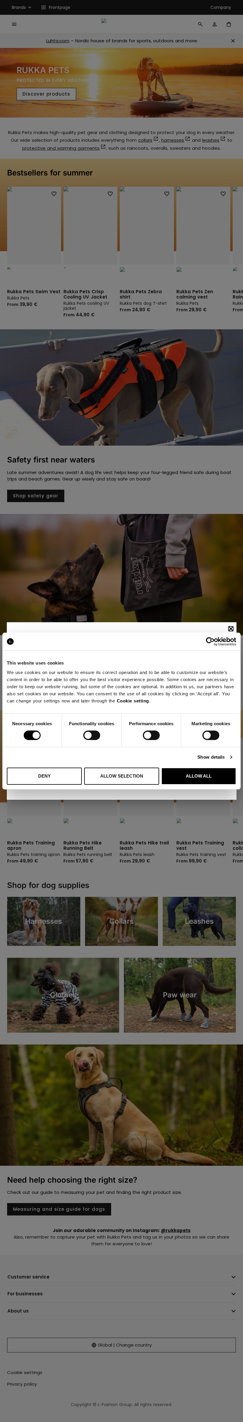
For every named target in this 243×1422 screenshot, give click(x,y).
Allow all (199, 775)
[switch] (91, 735)
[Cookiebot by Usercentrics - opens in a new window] (210, 641)
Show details (211, 757)
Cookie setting (133, 700)
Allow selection (121, 775)
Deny (44, 775)
